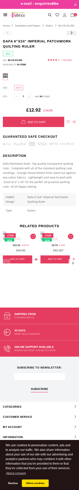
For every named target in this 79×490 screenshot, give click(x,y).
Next (73, 263)
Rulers (49, 25)
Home (6, 25)
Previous (6, 263)
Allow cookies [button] (35, 483)
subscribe (39, 389)
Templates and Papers (27, 25)
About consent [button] (16, 473)
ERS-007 (58, 250)
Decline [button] (13, 483)
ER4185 (21, 250)
